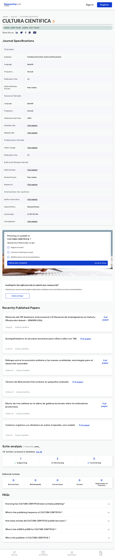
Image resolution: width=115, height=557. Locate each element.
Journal (14, 16)
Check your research (57, 263)
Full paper (105, 318)
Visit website (32, 125)
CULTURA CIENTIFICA (29, 16)
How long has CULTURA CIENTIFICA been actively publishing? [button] (35, 504)
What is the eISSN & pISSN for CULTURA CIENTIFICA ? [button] (30, 529)
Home (5, 16)
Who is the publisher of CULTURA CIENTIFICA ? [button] (27, 538)
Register (104, 4)
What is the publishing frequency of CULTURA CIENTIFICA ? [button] (33, 513)
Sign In (89, 4)
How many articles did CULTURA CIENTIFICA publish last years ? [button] (35, 521)
